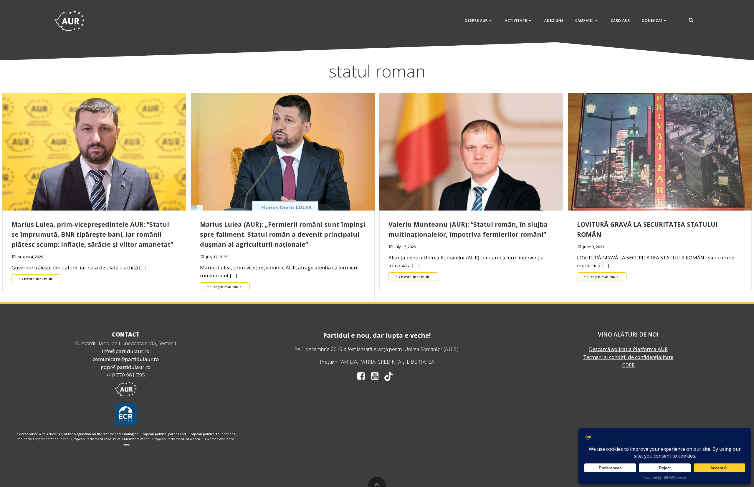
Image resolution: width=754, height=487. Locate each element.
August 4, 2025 (30, 256)
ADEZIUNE (553, 20)
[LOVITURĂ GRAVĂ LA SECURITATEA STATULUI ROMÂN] (660, 151)
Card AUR (620, 20)
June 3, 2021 (593, 246)
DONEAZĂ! (652, 20)
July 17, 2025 (216, 256)
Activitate (516, 20)
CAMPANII (584, 20)
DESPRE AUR (476, 20)
